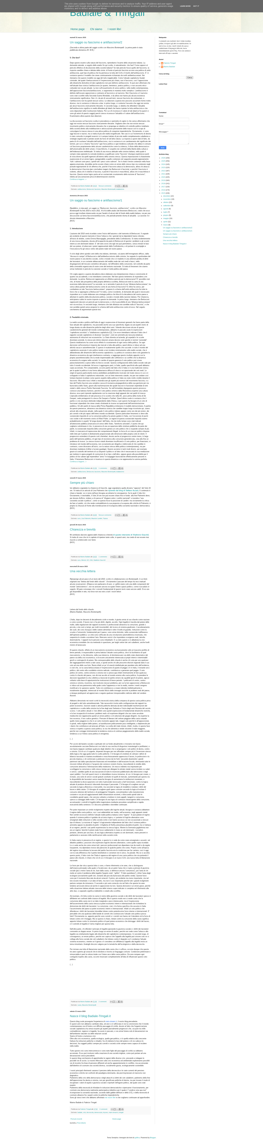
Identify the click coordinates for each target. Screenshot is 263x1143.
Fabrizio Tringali (170, 63)
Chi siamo (96, 29)
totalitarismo (120, 189)
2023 (163, 167)
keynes (105, 1112)
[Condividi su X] (121, 186)
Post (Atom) (81, 1123)
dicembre (167, 196)
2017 (163, 187)
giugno (166, 215)
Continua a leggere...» (78, 179)
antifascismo (82, 189)
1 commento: (103, 468)
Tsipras (105, 518)
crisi (84, 1112)
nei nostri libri (110, 1097)
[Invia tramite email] (116, 186)
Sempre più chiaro (82, 482)
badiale (80, 1112)
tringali (121, 1112)
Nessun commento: (105, 186)
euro (79, 518)
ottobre (166, 202)
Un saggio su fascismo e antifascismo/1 (96, 200)
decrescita (90, 1112)
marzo (165, 225)
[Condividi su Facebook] (124, 186)
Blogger (153, 1138)
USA (91, 560)
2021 (163, 174)
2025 (163, 161)
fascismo (98, 189)
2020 (163, 177)
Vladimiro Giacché (99, 560)
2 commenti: (103, 1001)
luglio (165, 212)
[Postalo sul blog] (118, 186)
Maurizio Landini (96, 518)
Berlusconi (90, 189)
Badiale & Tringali (107, 12)
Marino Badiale (169, 67)
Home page (78, 29)
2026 (163, 158)
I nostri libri (114, 29)
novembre (167, 199)
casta (79, 1005)
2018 (163, 184)
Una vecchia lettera (82, 571)
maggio (166, 218)
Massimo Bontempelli (108, 189)
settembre (167, 206)
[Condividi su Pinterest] (126, 186)
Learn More (185, 6)
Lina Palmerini (86, 518)
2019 (163, 180)
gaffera (137, 1138)
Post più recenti (76, 1119)
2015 (163, 193)
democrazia (98, 1112)
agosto (166, 209)
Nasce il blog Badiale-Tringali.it (90, 1016)
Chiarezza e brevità (82, 529)
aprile (165, 222)
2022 (163, 171)
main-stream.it (111, 1021)
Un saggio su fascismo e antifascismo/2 (96, 42)
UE (88, 560)
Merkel (83, 560)
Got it (196, 6)
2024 (163, 164)
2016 (163, 190)
